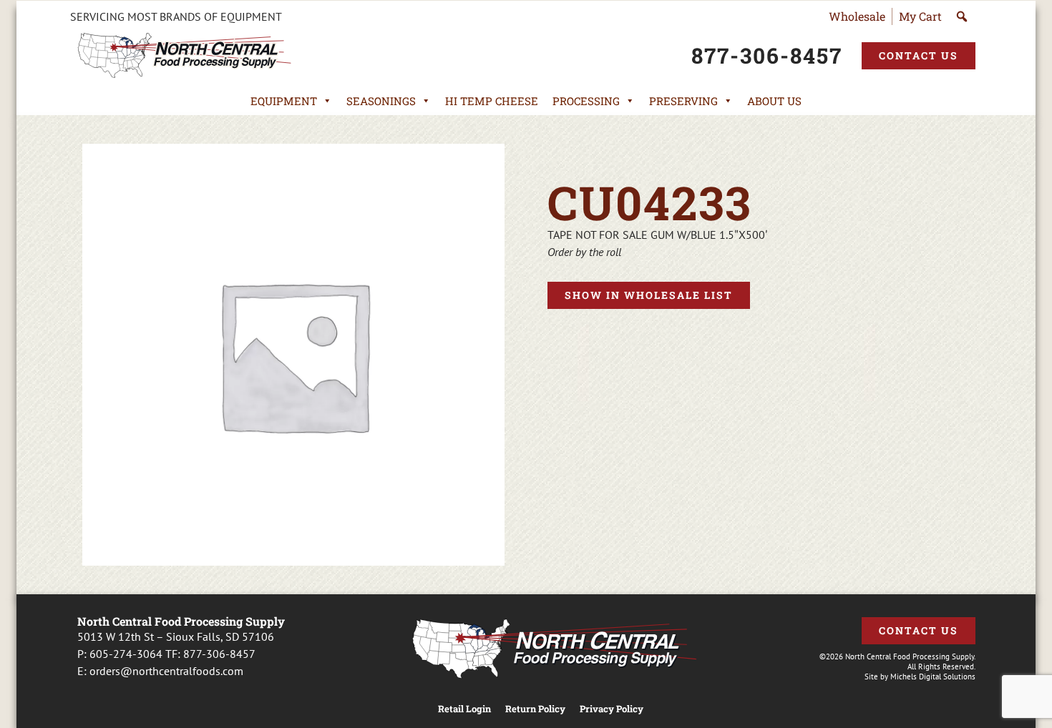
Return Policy (535, 709)
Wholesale (857, 16)
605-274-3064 (125, 653)
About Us (774, 101)
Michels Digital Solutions (932, 677)
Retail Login (464, 709)
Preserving (683, 101)
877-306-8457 (219, 653)
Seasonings (381, 101)
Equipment (283, 101)
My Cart (920, 16)
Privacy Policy (611, 709)
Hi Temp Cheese (491, 101)
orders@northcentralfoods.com (166, 671)
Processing (586, 101)
